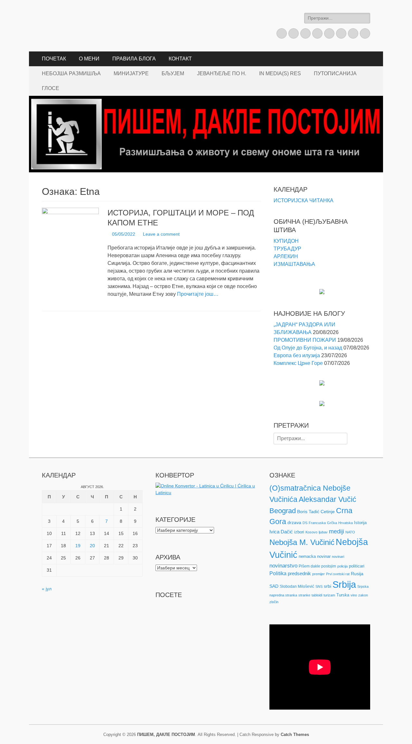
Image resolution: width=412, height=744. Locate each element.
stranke (304, 595)
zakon (363, 595)
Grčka (332, 523)
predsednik (299, 573)
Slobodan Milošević (297, 586)
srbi (327, 586)
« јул (47, 588)
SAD (273, 586)
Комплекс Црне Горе (298, 363)
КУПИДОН (286, 241)
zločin (273, 602)
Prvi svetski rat (338, 574)
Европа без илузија (297, 355)
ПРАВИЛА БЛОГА (134, 58)
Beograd (282, 511)
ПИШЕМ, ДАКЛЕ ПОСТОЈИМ (166, 734)
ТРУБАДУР (287, 248)
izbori (299, 532)
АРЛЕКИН (286, 256)
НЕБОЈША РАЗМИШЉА (71, 73)
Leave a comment (161, 234)
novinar (324, 556)
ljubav (323, 532)
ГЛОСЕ (50, 88)
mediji (336, 531)
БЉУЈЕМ (173, 73)
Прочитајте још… (198, 294)
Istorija (360, 522)
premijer (318, 574)
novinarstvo (283, 566)
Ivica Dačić (281, 531)
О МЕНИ (89, 58)
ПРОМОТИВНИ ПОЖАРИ (305, 340)
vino (354, 595)
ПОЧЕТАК (54, 58)
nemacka (307, 556)
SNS (319, 586)
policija (342, 566)
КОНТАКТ (180, 58)
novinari (338, 556)
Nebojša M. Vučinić (301, 542)
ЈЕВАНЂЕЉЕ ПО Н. (221, 73)
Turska (342, 595)
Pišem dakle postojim (317, 566)
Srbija (344, 584)
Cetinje (328, 511)
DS (305, 523)
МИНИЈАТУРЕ (131, 73)
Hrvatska (345, 523)
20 (92, 545)
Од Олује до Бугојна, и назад (308, 347)
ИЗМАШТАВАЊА (294, 264)
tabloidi (317, 595)
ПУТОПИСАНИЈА (335, 73)
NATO (350, 532)
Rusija (357, 573)
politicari (356, 566)
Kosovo (311, 532)
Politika (277, 573)
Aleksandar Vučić (327, 499)
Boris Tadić (308, 511)
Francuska (317, 523)
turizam (329, 595)
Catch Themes (295, 734)
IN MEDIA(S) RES (280, 73)
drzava (294, 522)
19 (77, 545)
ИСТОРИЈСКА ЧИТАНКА (303, 200)
